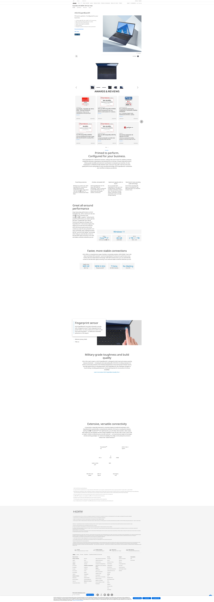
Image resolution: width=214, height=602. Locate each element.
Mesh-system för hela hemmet (101, 558)
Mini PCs (85, 558)
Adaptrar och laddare (99, 580)
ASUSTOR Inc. (109, 563)
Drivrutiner (120, 565)
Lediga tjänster (109, 565)
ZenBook (108, 584)
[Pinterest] (108, 595)
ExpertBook (86, 554)
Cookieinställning (137, 598)
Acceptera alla (156, 598)
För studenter (75, 572)
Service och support (122, 558)
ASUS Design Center (110, 579)
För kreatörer (75, 570)
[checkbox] (139, 53)
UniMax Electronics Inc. (111, 570)
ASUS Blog (109, 589)
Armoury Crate (109, 586)
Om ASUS (109, 558)
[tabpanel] (119, 332)
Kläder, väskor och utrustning (100, 576)
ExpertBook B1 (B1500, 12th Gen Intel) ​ (83, 6)
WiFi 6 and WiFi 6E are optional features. (80, 488)
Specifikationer (79, 7)
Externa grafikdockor (87, 579)
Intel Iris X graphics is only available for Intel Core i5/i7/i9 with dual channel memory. (89, 495)
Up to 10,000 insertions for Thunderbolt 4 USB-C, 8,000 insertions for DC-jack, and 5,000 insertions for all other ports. (93, 500)
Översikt (74, 7)
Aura (108, 587)
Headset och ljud (98, 573)
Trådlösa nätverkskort (99, 560)
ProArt (108, 582)
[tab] (89, 327)
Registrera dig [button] (90, 594)
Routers (85, 582)
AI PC (108, 575)
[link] (74, 3)
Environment (133, 560)
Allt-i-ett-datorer (75, 579)
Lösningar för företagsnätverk (100, 563)
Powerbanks (98, 583)
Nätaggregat (86, 574)
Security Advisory (122, 567)
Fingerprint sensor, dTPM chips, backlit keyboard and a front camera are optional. (87, 497)
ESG (131, 558)
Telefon (74, 560)
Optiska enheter (86, 577)
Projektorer (86, 562)
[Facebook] (98, 595)
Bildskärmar (75, 577)
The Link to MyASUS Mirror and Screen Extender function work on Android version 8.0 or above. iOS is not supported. (93, 494)
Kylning (85, 572)
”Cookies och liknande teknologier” (77, 600)
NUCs (85, 560)
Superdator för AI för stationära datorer (101, 566)
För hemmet (75, 565)
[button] (136, 1)
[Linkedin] (112, 595)
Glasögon (85, 563)
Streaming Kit (98, 575)
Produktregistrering (122, 563)
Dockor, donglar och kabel (100, 582)
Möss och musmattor (99, 571)
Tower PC (74, 581)
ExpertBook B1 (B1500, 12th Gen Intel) (95, 554)
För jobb (74, 569)
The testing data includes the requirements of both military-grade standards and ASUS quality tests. (90, 499)
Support (90, 7)
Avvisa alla (147, 598)
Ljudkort (85, 575)
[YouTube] (105, 595)
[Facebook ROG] (101, 595)
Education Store (110, 577)
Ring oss (120, 562)
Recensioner (85, 7)
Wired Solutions (98, 562)
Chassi (85, 570)
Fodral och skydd (98, 578)
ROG (108, 581)
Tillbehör (74, 562)
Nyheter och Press (110, 562)
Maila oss (120, 560)
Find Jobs (109, 572)
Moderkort (86, 567)
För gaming (74, 567)
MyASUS (120, 570)
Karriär (108, 560)
